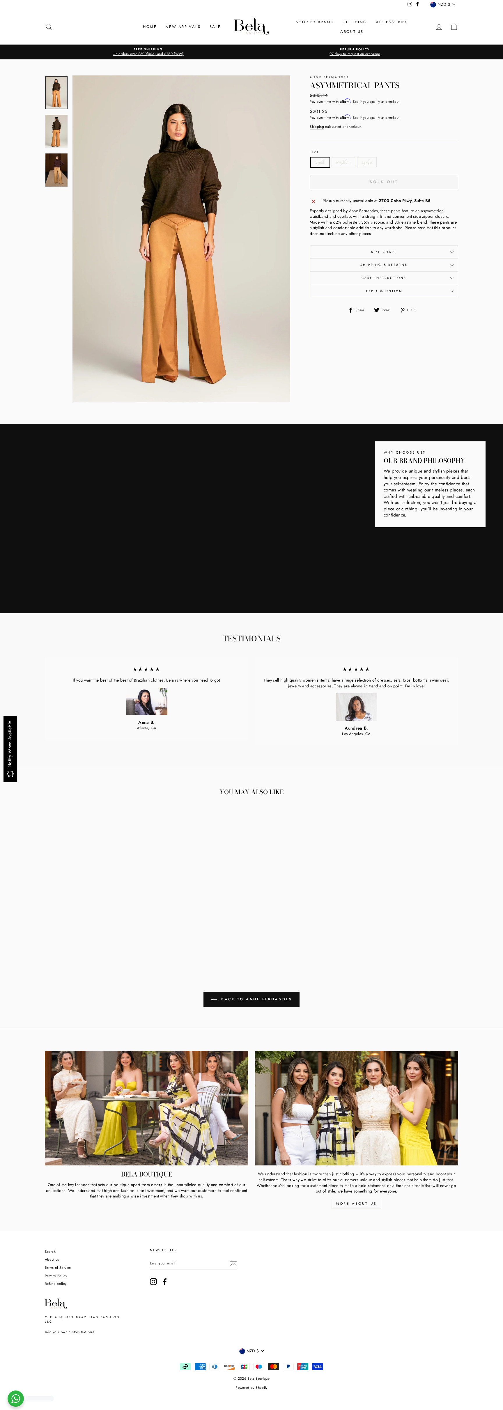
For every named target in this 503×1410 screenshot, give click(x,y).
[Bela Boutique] (146, 1108)
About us (52, 1259)
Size (315, 152)
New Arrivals (183, 26)
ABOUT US (352, 31)
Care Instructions (384, 278)
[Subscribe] (233, 1263)
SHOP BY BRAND (315, 22)
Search (50, 1251)
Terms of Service (58, 1267)
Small (320, 162)
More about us (356, 1203)
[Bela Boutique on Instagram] (153, 1281)
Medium (343, 162)
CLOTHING (355, 22)
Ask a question (384, 291)
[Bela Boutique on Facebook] (164, 1281)
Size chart (384, 252)
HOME (150, 26)
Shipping (317, 126)
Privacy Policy (56, 1275)
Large (367, 162)
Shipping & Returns (384, 265)
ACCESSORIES (392, 22)
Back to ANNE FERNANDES (255, 999)
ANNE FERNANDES (329, 77)
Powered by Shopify (251, 1387)
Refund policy (56, 1283)
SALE (215, 26)
